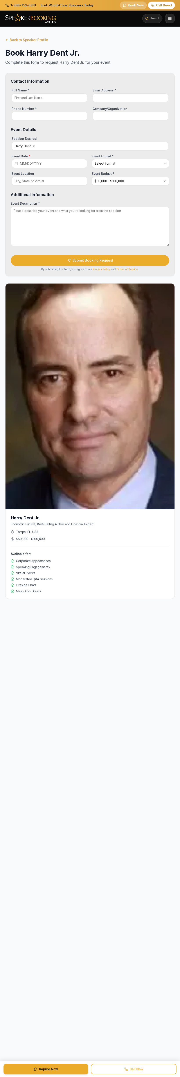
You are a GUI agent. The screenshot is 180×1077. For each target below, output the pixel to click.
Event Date (21, 156)
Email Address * (104, 90)
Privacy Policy (101, 269)
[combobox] (130, 163)
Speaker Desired (24, 138)
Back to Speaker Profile (29, 40)
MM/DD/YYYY (30, 163)
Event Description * (25, 203)
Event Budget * (103, 173)
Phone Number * (24, 108)
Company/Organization (110, 108)
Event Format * (103, 156)
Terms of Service (127, 269)
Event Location (23, 173)
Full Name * (20, 90)
